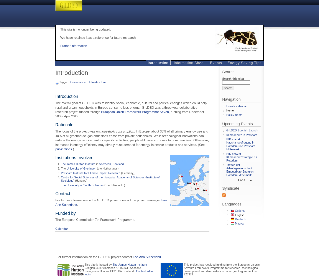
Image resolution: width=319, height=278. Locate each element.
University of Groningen (81, 168)
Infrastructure (97, 82)
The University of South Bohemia (82, 185)
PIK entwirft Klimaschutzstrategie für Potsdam (241, 157)
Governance (78, 82)
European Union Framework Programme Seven (135, 112)
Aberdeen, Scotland (111, 164)
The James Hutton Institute (78, 164)
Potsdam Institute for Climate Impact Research (90, 173)
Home (230, 110)
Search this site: (233, 78)
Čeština (239, 210)
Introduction (158, 63)
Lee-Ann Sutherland (147, 257)
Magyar (239, 223)
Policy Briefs (234, 114)
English (239, 215)
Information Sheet (189, 63)
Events (216, 63)
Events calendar (236, 106)
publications (63, 149)
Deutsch (239, 219)
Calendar (61, 228)
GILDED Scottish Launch (242, 130)
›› (251, 179)
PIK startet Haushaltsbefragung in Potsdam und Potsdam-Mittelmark (241, 144)
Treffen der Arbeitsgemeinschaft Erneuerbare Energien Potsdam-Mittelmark (239, 170)
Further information (73, 46)
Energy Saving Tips (244, 63)
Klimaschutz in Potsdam (241, 135)
